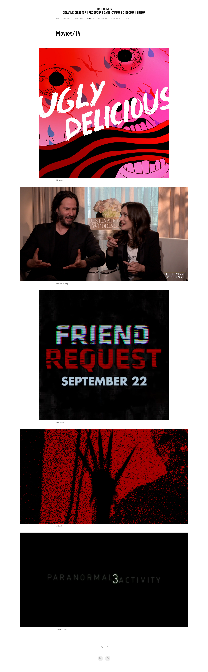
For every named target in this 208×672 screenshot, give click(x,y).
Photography (102, 19)
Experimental (116, 19)
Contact (127, 19)
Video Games (79, 19)
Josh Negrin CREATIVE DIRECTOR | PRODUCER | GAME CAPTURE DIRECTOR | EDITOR (122, 11)
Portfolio (66, 19)
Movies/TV (90, 19)
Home (57, 19)
